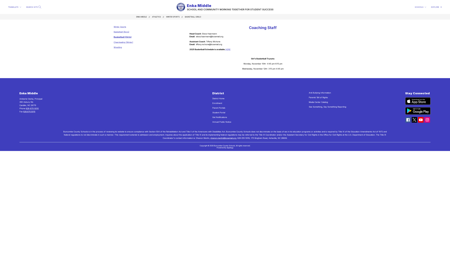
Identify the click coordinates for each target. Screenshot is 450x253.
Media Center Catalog (318, 102)
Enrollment (217, 103)
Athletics (156, 17)
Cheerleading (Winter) (123, 42)
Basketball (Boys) (121, 32)
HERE (228, 49)
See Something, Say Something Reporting (327, 107)
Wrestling (118, 47)
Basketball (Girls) (193, 17)
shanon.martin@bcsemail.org (223, 138)
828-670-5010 (32, 108)
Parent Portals (218, 108)
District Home (218, 98)
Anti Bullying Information (320, 93)
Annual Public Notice (221, 122)
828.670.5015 (29, 111)
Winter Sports (173, 17)
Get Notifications (219, 117)
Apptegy (230, 148)
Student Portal (218, 112)
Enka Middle (141, 17)
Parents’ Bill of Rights (318, 97)
